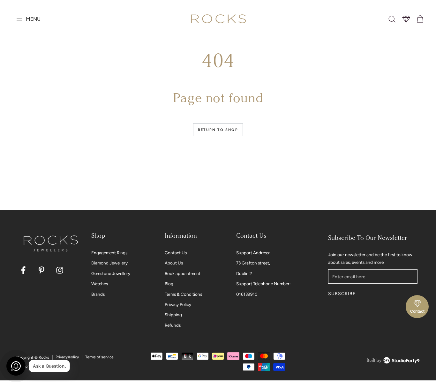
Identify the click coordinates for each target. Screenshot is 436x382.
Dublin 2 (244, 273)
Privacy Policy (178, 304)
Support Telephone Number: (263, 283)
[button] (392, 19)
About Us (174, 262)
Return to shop (218, 130)
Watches (99, 283)
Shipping (173, 314)
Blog (169, 283)
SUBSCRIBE (341, 293)
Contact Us (176, 252)
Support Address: (253, 252)
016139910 (247, 294)
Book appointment (182, 273)
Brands (98, 294)
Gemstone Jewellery (110, 273)
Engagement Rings (109, 252)
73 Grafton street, (253, 262)
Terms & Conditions (183, 294)
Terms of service (99, 357)
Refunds (173, 325)
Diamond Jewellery (109, 262)
